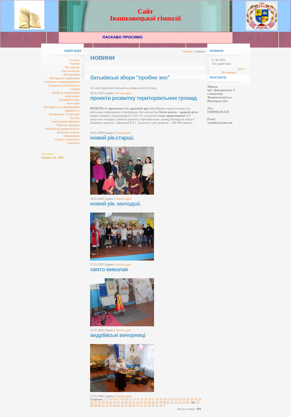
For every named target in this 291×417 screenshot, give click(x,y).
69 (133, 405)
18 (157, 399)
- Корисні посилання (66, 139)
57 (198, 402)
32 (99, 402)
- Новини (73, 63)
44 (145, 402)
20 (164, 399)
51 (172, 402)
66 (122, 405)
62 (106, 405)
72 (145, 405)
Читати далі (123, 93)
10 (126, 399)
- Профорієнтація (68, 99)
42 (137, 402)
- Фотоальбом (70, 74)
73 (149, 405)
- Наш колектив (69, 71)
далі (240, 68)
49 (164, 402)
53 (179, 402)
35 (110, 402)
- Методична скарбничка (63, 78)
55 (187, 402)
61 (103, 405)
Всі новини (229, 72)
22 (172, 399)
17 (153, 399)
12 (134, 399)
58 (91, 405)
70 (137, 405)
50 (168, 402)
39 (126, 402)
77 (164, 405)
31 (95, 402)
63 (110, 405)
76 (160, 405)
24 (180, 399)
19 (161, 399)
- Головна (73, 60)
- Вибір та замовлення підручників (65, 94)
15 (145, 399)
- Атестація (72, 103)
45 (149, 402)
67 (126, 405)
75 (156, 405)
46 (152, 402)
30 (91, 402)
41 (133, 402)
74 (152, 405)
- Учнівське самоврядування (61, 81)
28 (195, 399)
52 (175, 402)
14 (141, 399)
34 (106, 402)
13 (138, 399)
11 (130, 399)
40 (129, 402)
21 (168, 399)
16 (149, 399)
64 (114, 405)
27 (191, 399)
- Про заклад (71, 67)
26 (187, 399)
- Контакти (72, 143)
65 (118, 405)
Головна (187, 51)
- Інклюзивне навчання (64, 121)
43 (141, 402)
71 (141, 405)
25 (184, 399)
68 (129, 405)
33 (103, 402)
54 (183, 402)
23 (176, 399)
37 (118, 402)
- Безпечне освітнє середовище (67, 134)
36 (114, 402)
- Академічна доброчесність (61, 128)
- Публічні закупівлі (67, 125)
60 (99, 405)
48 (160, 402)
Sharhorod (47, 154)
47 (156, 402)
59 (95, 405)
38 (122, 402)
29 (199, 399)
